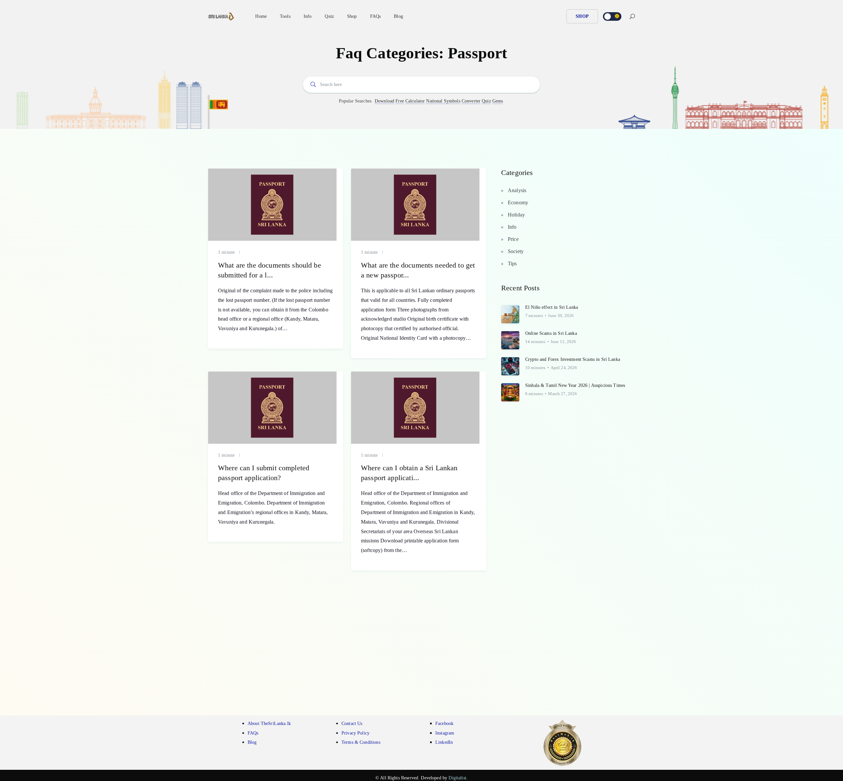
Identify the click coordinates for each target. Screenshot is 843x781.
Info (512, 227)
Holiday (516, 214)
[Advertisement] (421, 633)
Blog (398, 16)
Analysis (517, 190)
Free (399, 101)
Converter (471, 101)
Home (261, 16)
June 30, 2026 (561, 315)
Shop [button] (352, 16)
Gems (497, 101)
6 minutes (534, 393)
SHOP (582, 16)
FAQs (375, 16)
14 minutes (535, 341)
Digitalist (457, 777)
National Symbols (443, 101)
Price (513, 239)
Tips (512, 263)
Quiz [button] (329, 16)
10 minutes (535, 367)
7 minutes (534, 315)
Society (516, 251)
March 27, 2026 (562, 393)
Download (384, 101)
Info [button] (308, 16)
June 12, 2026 (563, 341)
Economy (518, 202)
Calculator (415, 101)
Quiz (486, 101)
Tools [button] (285, 16)
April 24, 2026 (564, 367)
